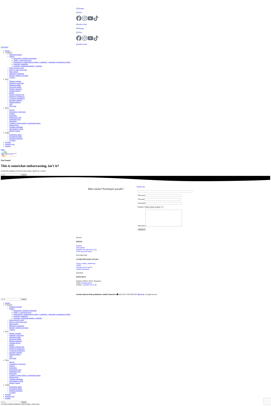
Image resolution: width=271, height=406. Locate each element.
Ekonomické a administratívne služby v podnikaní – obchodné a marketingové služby (42, 62)
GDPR (78, 265)
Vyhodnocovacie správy (84, 267)
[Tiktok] (96, 18)
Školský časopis (14, 131)
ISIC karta (12, 106)
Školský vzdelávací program (18, 75)
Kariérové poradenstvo (17, 96)
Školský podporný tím (16, 95)
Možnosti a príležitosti (16, 74)
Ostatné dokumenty (82, 269)
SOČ (11, 104)
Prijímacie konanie (15, 55)
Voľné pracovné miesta (84, 251)
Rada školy (13, 121)
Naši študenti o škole (16, 129)
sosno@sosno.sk (86, 283)
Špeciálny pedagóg (15, 100)
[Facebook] (79, 18)
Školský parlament (15, 89)
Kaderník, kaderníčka (21, 64)
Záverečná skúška (15, 87)
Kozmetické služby (15, 137)
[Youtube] (90, 18)
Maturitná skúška (15, 85)
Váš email (141, 199)
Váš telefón (141, 203)
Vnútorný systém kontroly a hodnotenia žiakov (25, 123)
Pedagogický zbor (15, 117)
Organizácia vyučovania (17, 112)
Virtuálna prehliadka (16, 127)
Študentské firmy (15, 119)
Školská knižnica (15, 102)
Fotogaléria (13, 116)
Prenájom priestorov (16, 138)
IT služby (12, 140)
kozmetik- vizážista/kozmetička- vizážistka (28, 66)
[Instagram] (84, 18)
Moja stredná (13, 72)
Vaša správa (142, 226)
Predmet (140, 207)
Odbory (12, 56)
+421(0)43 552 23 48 (89, 285)
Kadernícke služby (15, 135)
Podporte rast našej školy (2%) (86, 249)
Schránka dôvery (15, 91)
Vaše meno (141, 195)
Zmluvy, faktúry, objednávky (86, 263)
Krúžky (11, 93)
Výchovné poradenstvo (17, 98)
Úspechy (12, 77)
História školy (14, 125)
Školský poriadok (15, 81)
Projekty (12, 114)
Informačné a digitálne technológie (25, 58)
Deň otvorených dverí (16, 68)
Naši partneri (80, 248)
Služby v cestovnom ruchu (22, 60)
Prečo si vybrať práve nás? (18, 70)
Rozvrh (11, 110)
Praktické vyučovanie (16, 83)
